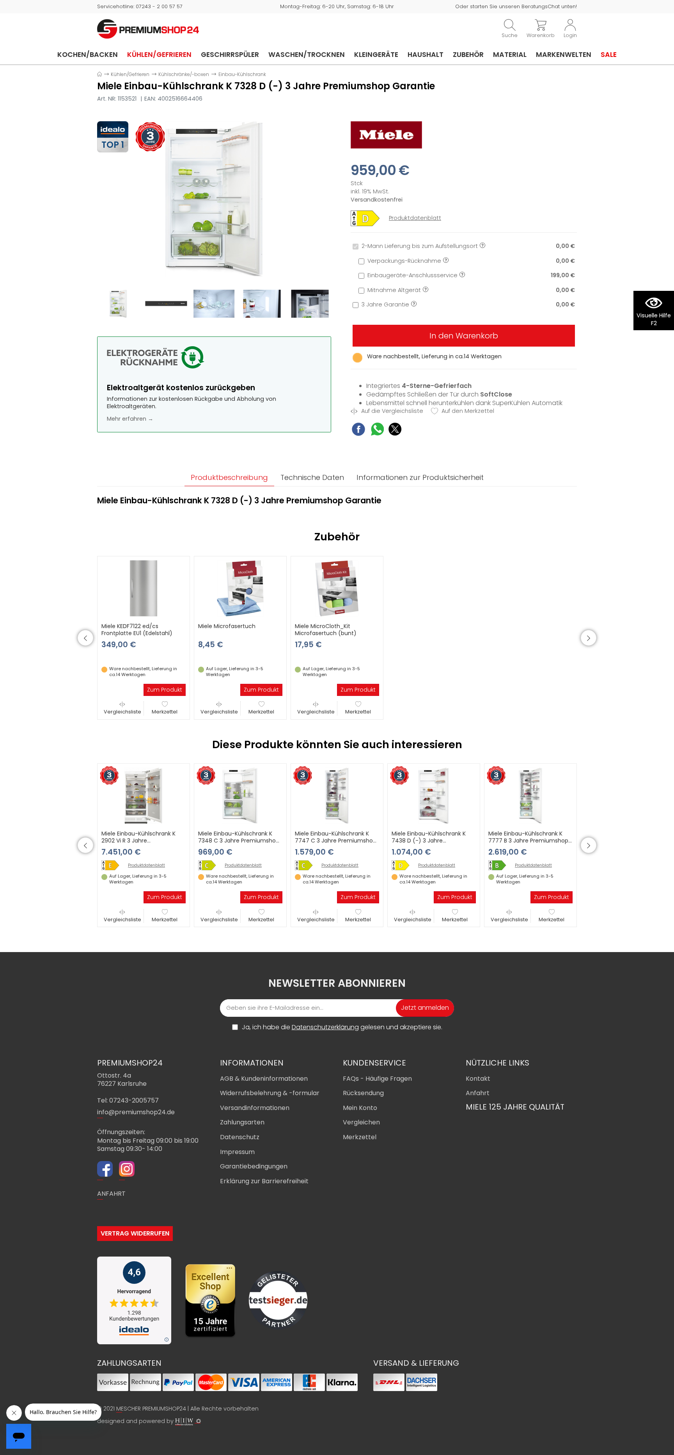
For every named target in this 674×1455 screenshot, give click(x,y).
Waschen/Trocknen (306, 54)
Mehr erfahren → (130, 419)
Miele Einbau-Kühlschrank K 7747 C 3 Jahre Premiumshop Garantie (335, 840)
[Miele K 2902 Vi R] (113, 865)
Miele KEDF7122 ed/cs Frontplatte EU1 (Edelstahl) (136, 629)
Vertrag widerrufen (135, 1233)
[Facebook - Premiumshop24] (105, 1170)
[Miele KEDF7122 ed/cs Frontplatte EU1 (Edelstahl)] (143, 588)
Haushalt (425, 54)
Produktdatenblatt (415, 218)
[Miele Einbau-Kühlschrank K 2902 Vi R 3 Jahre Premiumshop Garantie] (143, 795)
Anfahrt (478, 1093)
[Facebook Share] (358, 430)
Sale (609, 54)
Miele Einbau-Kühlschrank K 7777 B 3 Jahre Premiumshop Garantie (528, 840)
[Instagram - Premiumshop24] (127, 1170)
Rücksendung (363, 1093)
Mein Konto (360, 1107)
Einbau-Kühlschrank (242, 74)
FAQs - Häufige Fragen (377, 1078)
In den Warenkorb (463, 335)
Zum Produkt (164, 690)
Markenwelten (563, 54)
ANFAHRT (111, 1193)
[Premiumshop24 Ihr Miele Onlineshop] (148, 28)
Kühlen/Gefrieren (159, 54)
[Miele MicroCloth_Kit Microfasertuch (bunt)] (337, 588)
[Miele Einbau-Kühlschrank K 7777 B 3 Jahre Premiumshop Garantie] (530, 795)
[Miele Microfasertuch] (240, 588)
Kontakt (478, 1078)
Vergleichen (361, 1122)
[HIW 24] (184, 1421)
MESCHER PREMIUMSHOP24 (151, 1409)
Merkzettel (164, 711)
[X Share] (394, 430)
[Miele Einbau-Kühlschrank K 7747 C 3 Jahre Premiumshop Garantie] (337, 795)
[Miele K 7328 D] (214, 199)
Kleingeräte (376, 54)
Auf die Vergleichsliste (391, 411)
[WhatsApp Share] (377, 430)
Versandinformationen (254, 1107)
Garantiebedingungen (253, 1166)
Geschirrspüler (230, 54)
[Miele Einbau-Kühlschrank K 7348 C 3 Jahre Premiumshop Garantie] (240, 795)
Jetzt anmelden (425, 1007)
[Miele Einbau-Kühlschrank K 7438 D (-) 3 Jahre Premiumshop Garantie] (434, 795)
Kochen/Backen (87, 54)
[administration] (198, 1421)
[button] (85, 638)
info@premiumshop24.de (136, 1112)
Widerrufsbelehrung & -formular (269, 1093)
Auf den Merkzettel (467, 411)
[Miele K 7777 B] (500, 865)
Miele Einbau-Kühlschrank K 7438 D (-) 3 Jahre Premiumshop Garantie (429, 840)
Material (510, 54)
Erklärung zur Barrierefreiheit (264, 1181)
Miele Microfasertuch (226, 626)
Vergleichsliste (122, 711)
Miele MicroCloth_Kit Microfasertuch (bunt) (326, 629)
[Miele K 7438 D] (403, 865)
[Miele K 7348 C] (210, 865)
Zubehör (468, 54)
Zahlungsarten (242, 1122)
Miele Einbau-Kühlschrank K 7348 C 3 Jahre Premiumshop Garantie (238, 840)
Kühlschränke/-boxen (183, 74)
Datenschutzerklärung (325, 1027)
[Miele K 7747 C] (306, 865)
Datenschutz (239, 1137)
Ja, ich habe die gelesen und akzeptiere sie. (342, 1027)
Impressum (237, 1151)
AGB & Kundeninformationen (264, 1078)
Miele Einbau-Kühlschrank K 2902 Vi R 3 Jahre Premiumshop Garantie (138, 840)
